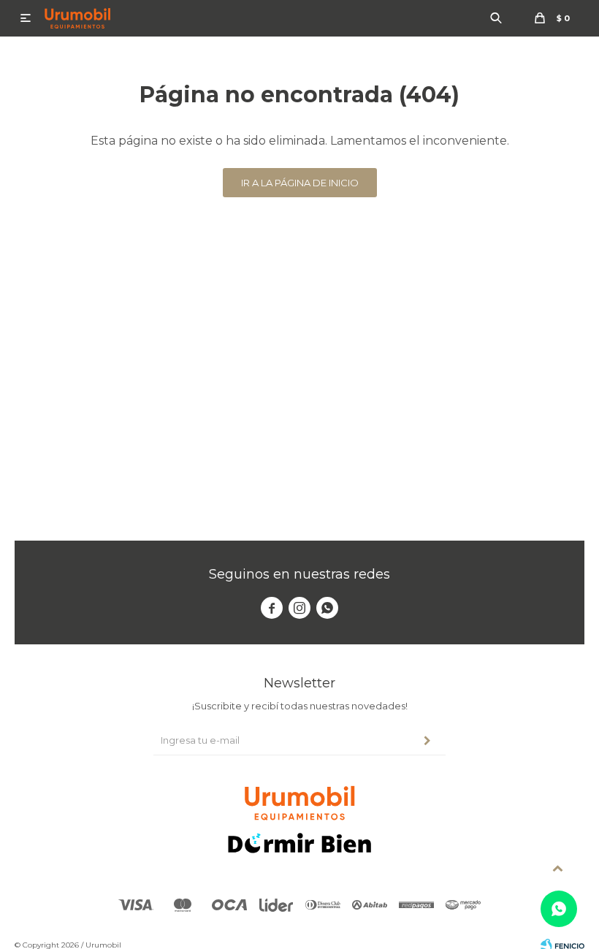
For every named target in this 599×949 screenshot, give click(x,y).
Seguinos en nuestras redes (299, 574)
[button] (496, 18)
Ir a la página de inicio (300, 182)
